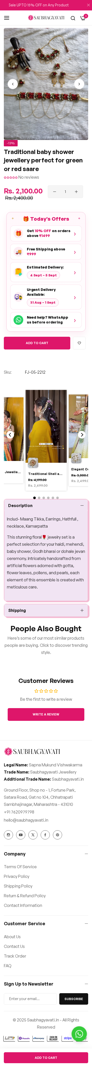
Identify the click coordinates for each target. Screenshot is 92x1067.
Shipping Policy (18, 886)
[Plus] (76, 191)
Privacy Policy (16, 876)
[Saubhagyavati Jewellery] (46, 18)
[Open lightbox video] (46, 441)
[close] (88, 5)
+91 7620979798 (19, 812)
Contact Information (23, 905)
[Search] (73, 17)
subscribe (73, 999)
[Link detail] (8, 834)
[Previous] (10, 435)
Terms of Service (20, 866)
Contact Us (14, 946)
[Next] (82, 435)
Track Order (15, 956)
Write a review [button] (46, 714)
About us (12, 936)
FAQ (8, 965)
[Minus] (54, 191)
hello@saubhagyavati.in (26, 820)
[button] (79, 84)
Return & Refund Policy (25, 895)
